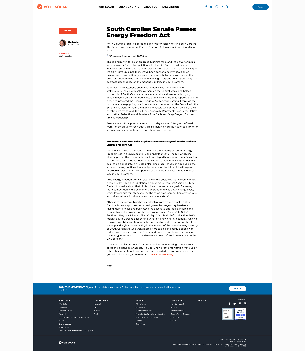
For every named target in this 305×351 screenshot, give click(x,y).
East (95, 307)
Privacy (233, 341)
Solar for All (64, 327)
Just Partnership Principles (146, 317)
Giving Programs (177, 311)
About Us (150, 6)
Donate (260, 7)
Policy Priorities (65, 311)
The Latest (63, 307)
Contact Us (140, 324)
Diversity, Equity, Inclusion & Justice (150, 314)
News (68, 31)
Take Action (170, 6)
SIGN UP (237, 289)
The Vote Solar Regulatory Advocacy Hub (76, 331)
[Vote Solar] (52, 9)
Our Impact (140, 307)
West (96, 314)
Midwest (97, 311)
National (97, 304)
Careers (138, 321)
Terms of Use (241, 341)
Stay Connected (177, 304)
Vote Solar (67, 342)
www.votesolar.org (162, 254)
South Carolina (65, 56)
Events (173, 321)
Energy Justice (65, 324)
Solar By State (129, 6)
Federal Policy (64, 314)
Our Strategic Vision (143, 311)
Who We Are (140, 304)
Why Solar (106, 6)
